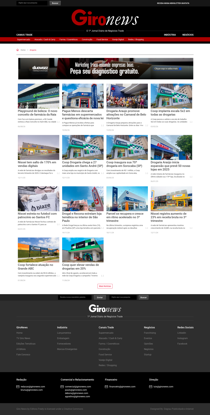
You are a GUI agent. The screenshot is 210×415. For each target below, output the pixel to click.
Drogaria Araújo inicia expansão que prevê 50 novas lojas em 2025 (170, 166)
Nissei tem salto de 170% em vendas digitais (37, 164)
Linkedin (181, 332)
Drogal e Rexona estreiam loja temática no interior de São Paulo (82, 217)
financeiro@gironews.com (122, 386)
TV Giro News (23, 338)
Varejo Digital (118, 39)
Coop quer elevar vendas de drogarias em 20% (80, 266)
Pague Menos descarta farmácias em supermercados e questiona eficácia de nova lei (83, 114)
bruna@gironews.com (32, 390)
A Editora (21, 349)
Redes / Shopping (136, 39)
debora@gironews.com (76, 393)
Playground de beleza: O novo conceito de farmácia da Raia (37, 112)
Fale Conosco (23, 354)
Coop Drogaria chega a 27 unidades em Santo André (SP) (82, 164)
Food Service (102, 39)
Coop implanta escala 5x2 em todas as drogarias (170, 112)
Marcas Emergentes (67, 349)
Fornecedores (64, 343)
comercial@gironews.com (78, 386)
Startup (147, 354)
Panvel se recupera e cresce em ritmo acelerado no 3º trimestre (124, 217)
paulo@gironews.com (76, 390)
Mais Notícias (105, 286)
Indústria (170, 34)
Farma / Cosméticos (69, 39)
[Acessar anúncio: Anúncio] (105, 69)
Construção (87, 39)
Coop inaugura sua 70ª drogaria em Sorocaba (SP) (124, 164)
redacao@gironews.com (33, 386)
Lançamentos (64, 332)
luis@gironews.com (163, 386)
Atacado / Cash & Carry (44, 39)
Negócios (188, 34)
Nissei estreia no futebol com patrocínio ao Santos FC (37, 215)
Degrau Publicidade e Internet (179, 409)
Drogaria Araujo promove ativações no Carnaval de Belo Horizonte (126, 114)
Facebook (182, 343)
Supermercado (23, 39)
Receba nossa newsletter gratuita (173, 3)
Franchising (150, 332)
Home (23, 50)
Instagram (182, 338)
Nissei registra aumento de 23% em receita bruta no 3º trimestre (169, 217)
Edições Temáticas (25, 343)
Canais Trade (24, 34)
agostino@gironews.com (77, 396)
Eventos (148, 338)
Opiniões (148, 343)
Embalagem (63, 338)
